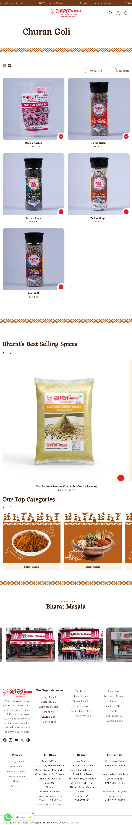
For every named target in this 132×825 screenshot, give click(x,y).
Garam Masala (81, 701)
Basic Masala (48, 701)
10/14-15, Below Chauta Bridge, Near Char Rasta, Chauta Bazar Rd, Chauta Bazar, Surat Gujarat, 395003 (49, 774)
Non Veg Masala (113, 696)
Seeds (113, 710)
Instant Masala (48, 696)
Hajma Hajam (98, 143)
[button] (4, 13)
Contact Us (17, 786)
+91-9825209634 (50, 791)
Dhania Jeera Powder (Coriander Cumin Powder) (66, 486)
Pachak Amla (33, 218)
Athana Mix (48, 711)
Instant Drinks (81, 706)
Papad (113, 701)
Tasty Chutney (113, 715)
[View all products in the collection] (31, 541)
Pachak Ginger (98, 218)
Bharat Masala (20, 822)
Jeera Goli (33, 293)
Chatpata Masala (48, 706)
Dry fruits (81, 691)
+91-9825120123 (115, 800)
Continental (50, 721)
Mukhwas (113, 691)
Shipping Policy (16, 771)
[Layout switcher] (5, 65)
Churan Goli (48, 716)
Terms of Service (16, 776)
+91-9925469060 (115, 782)
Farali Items (81, 696)
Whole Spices (115, 720)
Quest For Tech (70, 822)
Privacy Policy (16, 761)
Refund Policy (16, 766)
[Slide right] (10, 353)
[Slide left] (3, 353)
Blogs (16, 781)
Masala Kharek (33, 143)
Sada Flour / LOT (113, 706)
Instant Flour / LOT (81, 710)
